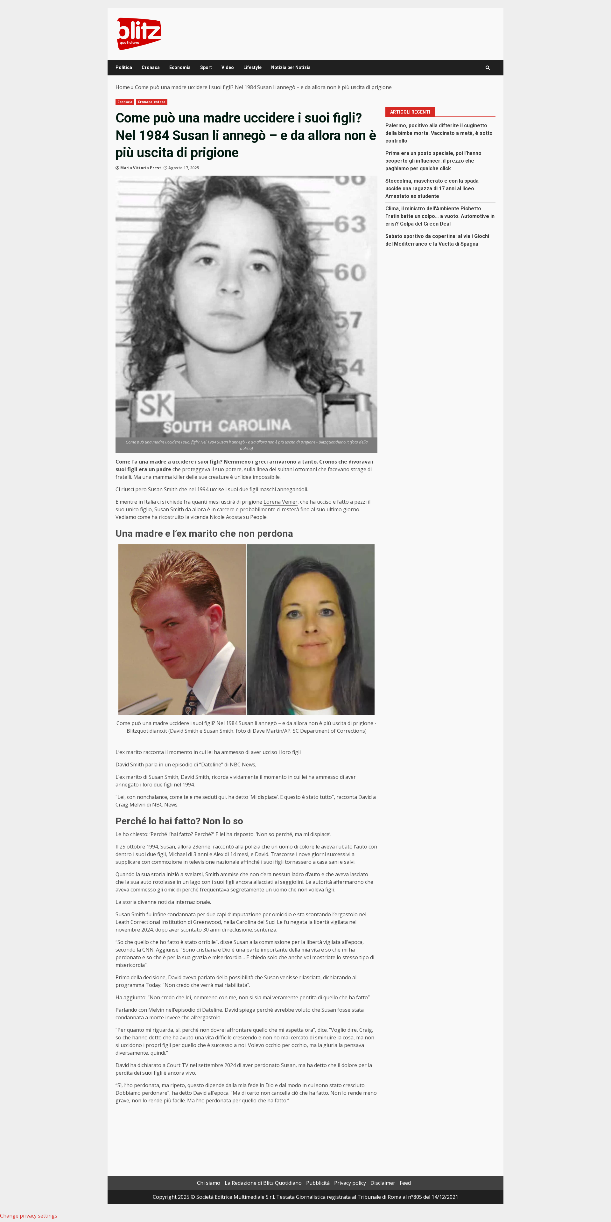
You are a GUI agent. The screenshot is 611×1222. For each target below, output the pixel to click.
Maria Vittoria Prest (140, 168)
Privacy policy (350, 1182)
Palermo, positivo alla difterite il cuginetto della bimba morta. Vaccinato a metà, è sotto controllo (439, 133)
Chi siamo (208, 1182)
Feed (405, 1182)
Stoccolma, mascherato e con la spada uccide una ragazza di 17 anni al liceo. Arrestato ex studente (432, 188)
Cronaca (151, 67)
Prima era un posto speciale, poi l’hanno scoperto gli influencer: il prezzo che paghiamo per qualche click (433, 160)
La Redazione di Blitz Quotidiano (263, 1182)
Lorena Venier (280, 501)
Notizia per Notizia (291, 67)
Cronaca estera (151, 102)
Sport (206, 67)
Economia (180, 67)
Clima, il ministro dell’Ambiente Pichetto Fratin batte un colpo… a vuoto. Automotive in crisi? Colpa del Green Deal (440, 216)
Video (227, 67)
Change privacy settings (28, 1215)
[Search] (488, 67)
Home (123, 87)
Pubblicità (318, 1182)
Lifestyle (252, 67)
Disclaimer (382, 1182)
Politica (124, 67)
